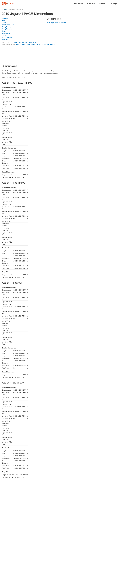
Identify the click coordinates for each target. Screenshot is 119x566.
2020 (30, 43)
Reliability (5, 39)
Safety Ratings (6, 27)
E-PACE (17, 44)
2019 (34, 43)
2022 (23, 43)
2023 (19, 43)
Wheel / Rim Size (7, 37)
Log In (115, 4)
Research (90, 4)
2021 (26, 43)
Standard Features (8, 25)
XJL (48, 44)
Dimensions (6, 33)
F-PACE (23, 44)
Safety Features (7, 29)
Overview (5, 18)
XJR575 (52, 44)
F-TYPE (28, 44)
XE (37, 44)
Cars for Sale (78, 4)
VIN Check (102, 4)
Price (3, 20)
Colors (4, 31)
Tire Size (4, 35)
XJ (45, 44)
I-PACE (33, 44)
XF (40, 44)
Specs (4, 22)
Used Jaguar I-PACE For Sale (56, 22)
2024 (15, 43)
